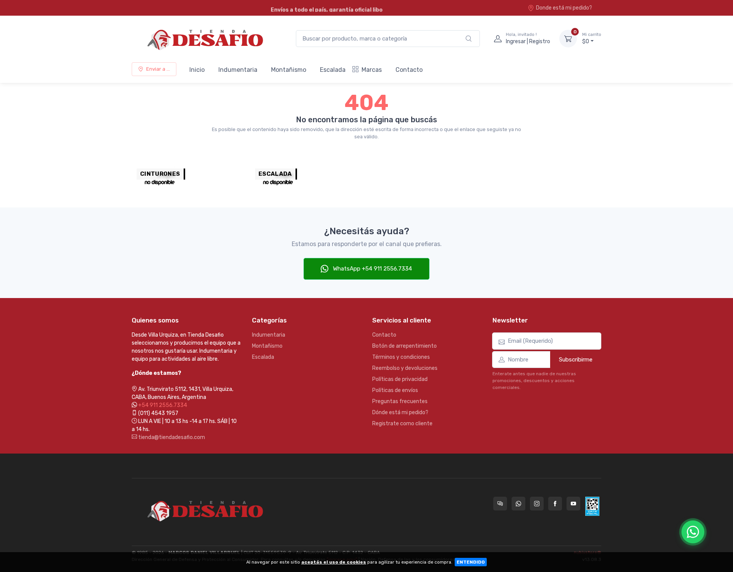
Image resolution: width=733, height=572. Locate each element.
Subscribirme (576, 359)
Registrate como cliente (402, 423)
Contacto (409, 69)
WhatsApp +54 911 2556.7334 (371, 268)
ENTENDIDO (470, 562)
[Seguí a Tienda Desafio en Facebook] (555, 503)
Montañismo (288, 69)
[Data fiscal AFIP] (592, 506)
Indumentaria (237, 69)
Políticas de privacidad (400, 379)
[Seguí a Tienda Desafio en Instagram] (537, 503)
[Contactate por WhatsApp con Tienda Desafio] (518, 503)
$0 (591, 38)
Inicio (197, 69)
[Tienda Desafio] (206, 38)
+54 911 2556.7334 (162, 405)
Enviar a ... (158, 69)
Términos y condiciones (401, 357)
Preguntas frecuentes (400, 401)
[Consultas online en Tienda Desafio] (500, 503)
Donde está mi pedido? (564, 8)
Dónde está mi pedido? (400, 412)
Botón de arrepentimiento (404, 346)
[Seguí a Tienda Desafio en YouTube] (573, 503)
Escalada (333, 69)
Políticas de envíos (395, 390)
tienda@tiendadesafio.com (171, 437)
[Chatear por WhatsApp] (692, 531)
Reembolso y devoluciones (405, 368)
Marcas (372, 69)
